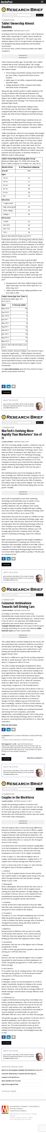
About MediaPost (15, 1106)
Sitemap (19, 1109)
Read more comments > (35, 758)
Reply (3, 754)
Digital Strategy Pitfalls (10, 1084)
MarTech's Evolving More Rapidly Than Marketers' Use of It (22, 1070)
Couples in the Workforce (10, 1077)
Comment (6, 392)
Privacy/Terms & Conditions (18, 1111)
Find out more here (9, 725)
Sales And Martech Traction (11, 1081)
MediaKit (24, 1106)
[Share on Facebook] (4, 386)
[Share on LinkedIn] (9, 386)
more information (11, 369)
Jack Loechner (8, 31)
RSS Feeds (13, 1109)
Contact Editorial (33, 1106)
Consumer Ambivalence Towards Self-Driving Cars (19, 1074)
